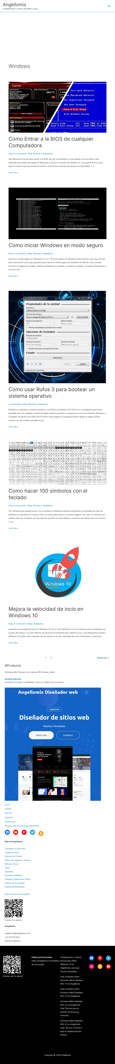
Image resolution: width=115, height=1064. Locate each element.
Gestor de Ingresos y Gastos (17, 860)
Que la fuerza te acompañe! (17, 894)
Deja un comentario (17, 153)
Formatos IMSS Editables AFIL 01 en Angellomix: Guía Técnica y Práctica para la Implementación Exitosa (71, 1028)
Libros (7, 868)
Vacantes (9, 872)
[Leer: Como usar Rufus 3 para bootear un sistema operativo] (57, 337)
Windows (37, 153)
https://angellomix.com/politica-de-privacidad (46, 961)
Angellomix (14, 4)
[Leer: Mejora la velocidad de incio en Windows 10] (57, 573)
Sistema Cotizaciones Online (17, 879)
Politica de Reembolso (15, 887)
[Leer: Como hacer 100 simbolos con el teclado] (57, 463)
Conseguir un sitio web (15, 848)
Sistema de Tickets (13, 856)
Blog (30, 153)
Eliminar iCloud (11, 864)
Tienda (8, 809)
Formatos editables (13, 875)
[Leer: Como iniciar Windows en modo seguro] (57, 213)
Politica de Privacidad (14, 883)
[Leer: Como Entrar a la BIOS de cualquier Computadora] (57, 107)
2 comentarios (15, 404)
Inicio (7, 804)
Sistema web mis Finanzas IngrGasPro (22, 826)
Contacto (9, 817)
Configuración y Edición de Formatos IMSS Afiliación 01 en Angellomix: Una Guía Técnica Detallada (71, 964)
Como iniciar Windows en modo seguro (56, 245)
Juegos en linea (12, 852)
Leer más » (14, 172)
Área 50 (8, 813)
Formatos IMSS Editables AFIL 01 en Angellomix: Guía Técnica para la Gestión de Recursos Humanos (71, 1008)
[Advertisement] (57, 33)
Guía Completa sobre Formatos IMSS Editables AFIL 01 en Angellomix (71, 980)
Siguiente (103, 658)
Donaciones (10, 822)
